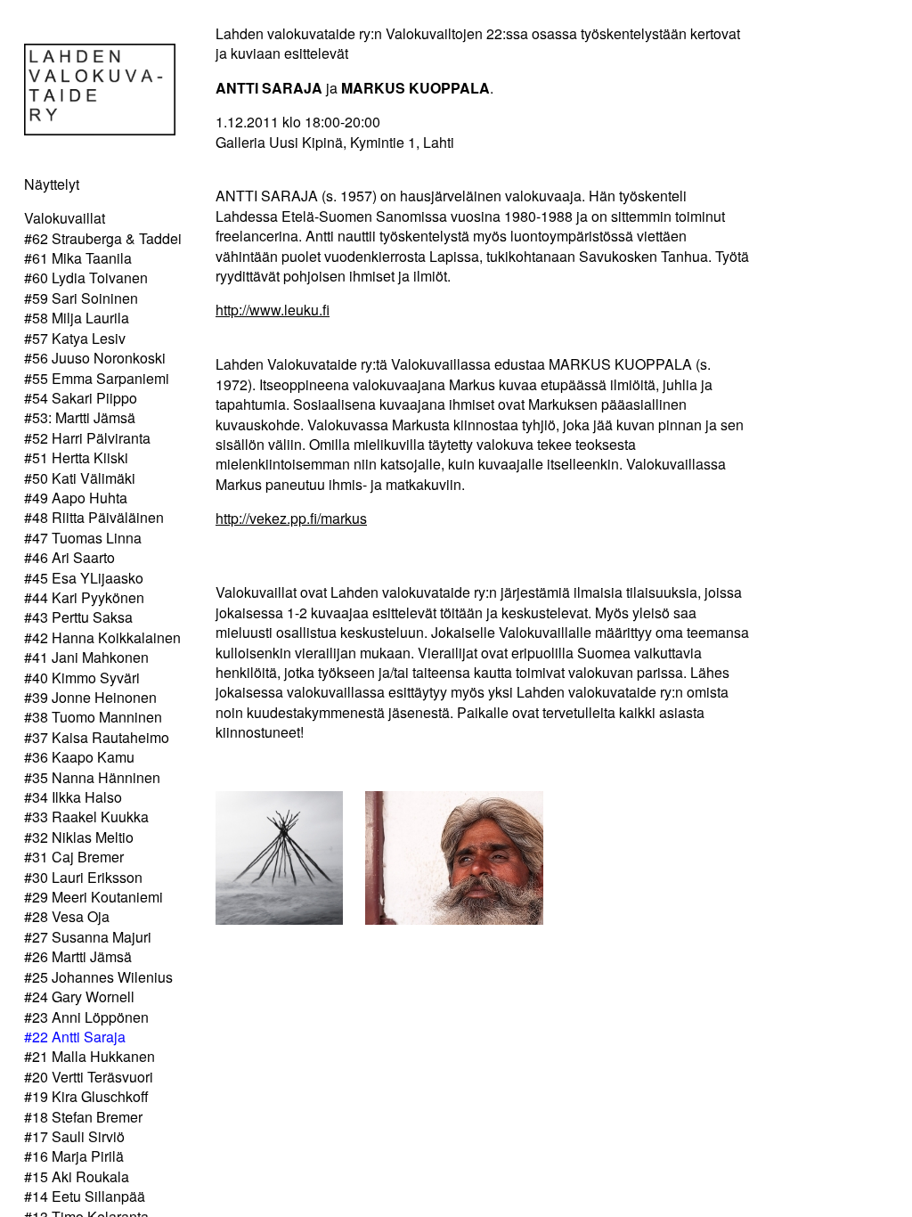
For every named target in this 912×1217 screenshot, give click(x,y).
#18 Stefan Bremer (83, 1117)
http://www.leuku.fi (273, 309)
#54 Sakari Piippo (80, 398)
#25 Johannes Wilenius (98, 977)
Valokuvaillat (64, 218)
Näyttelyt (51, 184)
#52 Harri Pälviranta (87, 438)
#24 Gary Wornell (79, 996)
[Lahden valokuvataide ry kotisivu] (99, 129)
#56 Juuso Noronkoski (95, 357)
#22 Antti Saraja (75, 1036)
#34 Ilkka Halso (73, 797)
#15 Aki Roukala (76, 1176)
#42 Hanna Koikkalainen (102, 637)
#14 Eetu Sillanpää (84, 1196)
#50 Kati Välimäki (79, 478)
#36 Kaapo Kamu (79, 757)
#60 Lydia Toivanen (86, 277)
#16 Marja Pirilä (74, 1156)
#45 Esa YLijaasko (83, 578)
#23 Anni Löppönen (86, 1017)
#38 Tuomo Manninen (93, 717)
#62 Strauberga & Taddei (103, 238)
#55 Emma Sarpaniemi (96, 378)
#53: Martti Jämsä (79, 417)
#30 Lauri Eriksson (83, 877)
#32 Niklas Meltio (79, 837)
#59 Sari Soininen (81, 298)
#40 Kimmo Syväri (82, 677)
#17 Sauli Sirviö (74, 1136)
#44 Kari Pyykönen (84, 597)
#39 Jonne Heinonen (90, 697)
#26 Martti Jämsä (78, 956)
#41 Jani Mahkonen (86, 657)
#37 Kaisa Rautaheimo (96, 737)
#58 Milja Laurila (76, 317)
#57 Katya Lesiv (75, 338)
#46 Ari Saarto (69, 557)
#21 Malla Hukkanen (89, 1056)
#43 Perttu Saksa (78, 617)
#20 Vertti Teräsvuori (88, 1076)
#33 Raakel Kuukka (86, 816)
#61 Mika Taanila (78, 258)
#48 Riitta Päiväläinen (94, 517)
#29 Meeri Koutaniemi (93, 896)
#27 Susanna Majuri (87, 937)
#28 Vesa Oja (67, 916)
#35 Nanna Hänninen (92, 777)
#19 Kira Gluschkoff (86, 1096)
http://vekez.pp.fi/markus (291, 518)
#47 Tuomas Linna (83, 537)
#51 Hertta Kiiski (76, 457)
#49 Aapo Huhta (75, 497)
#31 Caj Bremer (74, 856)
